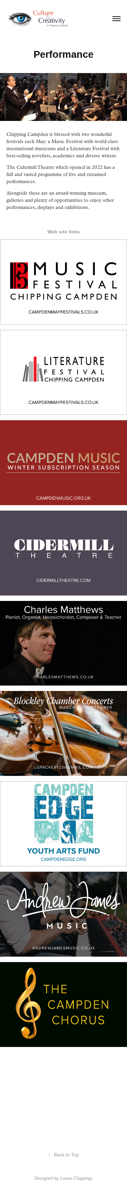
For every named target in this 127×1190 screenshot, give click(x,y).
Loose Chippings (76, 1178)
